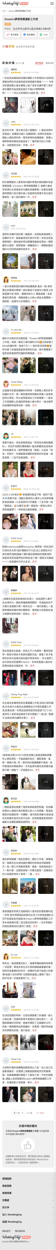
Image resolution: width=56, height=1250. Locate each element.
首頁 (4, 11)
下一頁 (39, 1113)
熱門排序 (39, 63)
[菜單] (52, 3)
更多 (43, 92)
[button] (28, 1179)
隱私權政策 (20, 1231)
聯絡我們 (6, 1231)
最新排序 (50, 63)
